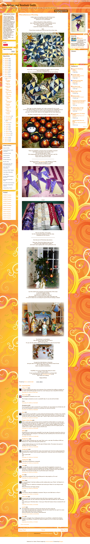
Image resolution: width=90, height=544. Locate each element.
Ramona (80, 38)
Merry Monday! (8, 90)
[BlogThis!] (38, 382)
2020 (7, 69)
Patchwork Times (47, 374)
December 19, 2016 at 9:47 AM (30, 417)
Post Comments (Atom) (46, 533)
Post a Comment (25, 524)
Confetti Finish (8, 113)
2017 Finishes (7, 211)
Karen (23, 480)
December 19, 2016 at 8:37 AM (30, 392)
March (7, 131)
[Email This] (37, 382)
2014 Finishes (7, 217)
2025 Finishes (7, 195)
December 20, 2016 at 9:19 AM (30, 504)
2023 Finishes (7, 199)
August (8, 122)
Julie (23, 465)
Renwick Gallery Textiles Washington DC (78, 76)
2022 (6, 65)
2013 (6, 140)
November (8, 116)
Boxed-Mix (75, 92)
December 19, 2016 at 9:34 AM (30, 402)
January (8, 135)
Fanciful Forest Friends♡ (78, 97)
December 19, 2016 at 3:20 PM (30, 488)
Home (43, 530)
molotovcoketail (49, 541)
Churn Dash (25, 394)
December (8, 78)
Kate (23, 516)
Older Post (64, 530)
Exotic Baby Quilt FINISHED (77, 82)
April (7, 129)
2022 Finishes (7, 201)
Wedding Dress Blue (78, 80)
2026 (6, 58)
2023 (6, 63)
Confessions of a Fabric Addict (79, 114)
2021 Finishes (7, 203)
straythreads (25, 449)
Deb (23, 474)
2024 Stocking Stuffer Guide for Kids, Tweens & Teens (78, 103)
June (7, 126)
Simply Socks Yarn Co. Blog (78, 121)
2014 (6, 139)
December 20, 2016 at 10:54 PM (30, 513)
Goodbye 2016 (8, 81)
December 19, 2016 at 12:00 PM (30, 463)
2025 (6, 60)
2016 (6, 76)
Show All (85, 126)
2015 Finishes (7, 215)
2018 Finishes (7, 209)
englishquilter (25, 459)
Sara (23, 412)
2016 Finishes (7, 213)
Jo (22, 490)
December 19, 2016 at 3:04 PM (30, 477)
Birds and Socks (8, 87)
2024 (6, 62)
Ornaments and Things (8, 97)
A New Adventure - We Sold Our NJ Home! (78, 109)
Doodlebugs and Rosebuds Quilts (19, 5)
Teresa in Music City (27, 420)
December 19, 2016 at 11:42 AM (30, 457)
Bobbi (23, 430)
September (8, 119)
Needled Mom (25, 438)
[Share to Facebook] (40, 382)
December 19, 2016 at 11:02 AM (30, 446)
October (8, 117)
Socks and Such (8, 107)
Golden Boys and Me (78, 107)
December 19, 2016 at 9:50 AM (30, 428)
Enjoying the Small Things (79, 100)
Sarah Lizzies (76, 95)
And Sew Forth (76, 86)
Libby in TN (25, 387)
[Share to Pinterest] (42, 382)
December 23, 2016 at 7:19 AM (30, 521)
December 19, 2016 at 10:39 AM (30, 436)
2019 (6, 71)
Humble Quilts (76, 74)
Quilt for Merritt (8, 84)
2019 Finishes (7, 207)
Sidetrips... (75, 70)
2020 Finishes (7, 205)
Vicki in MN (24, 496)
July (7, 124)
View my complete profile (77, 47)
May (7, 127)
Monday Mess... (8, 105)
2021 (6, 67)
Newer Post (22, 530)
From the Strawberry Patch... (78, 69)
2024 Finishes (7, 197)
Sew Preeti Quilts (77, 91)
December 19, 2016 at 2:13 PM (29, 472)
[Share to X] (39, 382)
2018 (6, 72)
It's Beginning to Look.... (9, 101)
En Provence (42, 161)
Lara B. (23, 507)
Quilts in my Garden (77, 87)
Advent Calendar (8, 110)
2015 (6, 137)
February (8, 133)
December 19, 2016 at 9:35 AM (30, 409)
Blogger (61, 541)
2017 (6, 74)
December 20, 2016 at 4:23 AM (30, 494)
